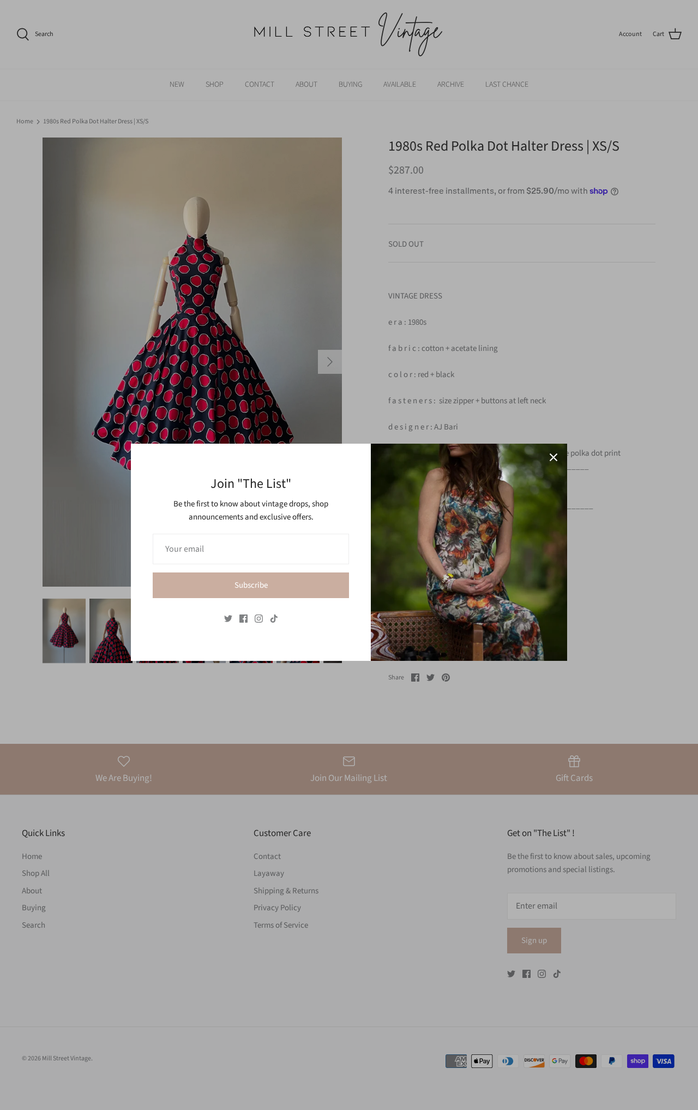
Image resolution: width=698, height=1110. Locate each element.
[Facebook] (243, 618)
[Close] (553, 457)
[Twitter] (228, 618)
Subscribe (251, 585)
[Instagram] (259, 618)
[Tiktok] (274, 618)
